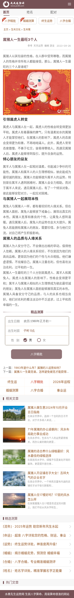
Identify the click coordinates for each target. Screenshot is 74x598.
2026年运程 (61, 382)
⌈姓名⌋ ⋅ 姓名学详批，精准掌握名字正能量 (32, 571)
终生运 (12, 382)
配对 (53, 12)
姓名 (30, 12)
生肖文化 (16, 29)
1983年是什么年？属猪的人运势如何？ (38, 367)
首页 (6, 12)
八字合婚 (65, 20)
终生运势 (46, 20)
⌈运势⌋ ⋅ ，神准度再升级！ (31, 544)
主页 (6, 29)
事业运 (61, 390)
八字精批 (10, 20)
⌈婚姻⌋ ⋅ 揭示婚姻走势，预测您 (31, 553)
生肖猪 (26, 29)
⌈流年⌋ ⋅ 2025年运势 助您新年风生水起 (30, 526)
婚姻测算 (28, 20)
